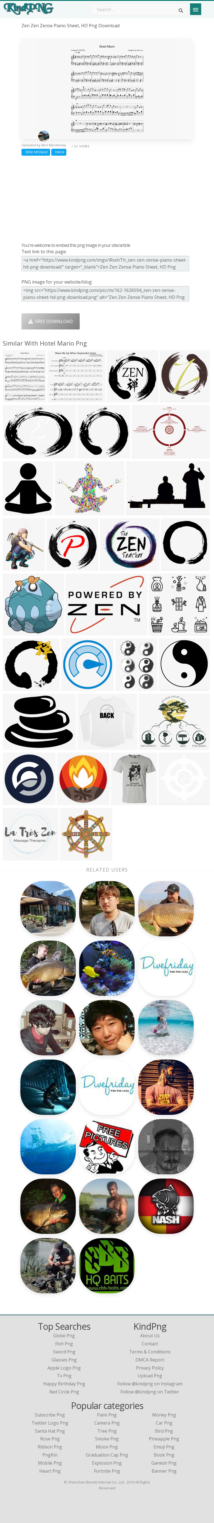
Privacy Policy (150, 1368)
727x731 (13, 632)
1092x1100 (174, 567)
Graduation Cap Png (107, 1455)
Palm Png (107, 1415)
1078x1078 (15, 567)
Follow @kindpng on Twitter (149, 1392)
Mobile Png (50, 1463)
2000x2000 (15, 801)
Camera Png (107, 1423)
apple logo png (64, 1368)
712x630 (110, 567)
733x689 (13, 857)
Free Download (53, 321)
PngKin (49, 1455)
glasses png (64, 1360)
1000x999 (71, 857)
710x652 (13, 687)
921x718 (149, 746)
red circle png (64, 1392)
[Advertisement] (107, 198)
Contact (150, 1344)
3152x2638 (172, 398)
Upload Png (150, 1376)
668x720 (13, 512)
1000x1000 (139, 512)
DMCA (59, 152)
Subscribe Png (50, 1415)
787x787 (67, 801)
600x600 (71, 687)
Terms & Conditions (150, 1352)
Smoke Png (107, 1439)
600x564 (159, 632)
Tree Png (107, 1431)
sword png (64, 1352)
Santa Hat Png (50, 1431)
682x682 (88, 455)
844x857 (57, 567)
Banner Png (164, 1471)
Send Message (36, 152)
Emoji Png (164, 1447)
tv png (64, 1376)
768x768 (169, 687)
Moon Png (107, 1447)
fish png (64, 1344)
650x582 (88, 746)
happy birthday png (64, 1384)
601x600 (169, 801)
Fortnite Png (107, 1471)
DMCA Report (149, 1360)
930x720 (65, 512)
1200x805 (143, 455)
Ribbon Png (50, 1447)
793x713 (57, 398)
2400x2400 (78, 632)
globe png (64, 1336)
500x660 (13, 398)
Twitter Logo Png (49, 1423)
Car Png (164, 1423)
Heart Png (50, 1471)
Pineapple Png (164, 1439)
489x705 (125, 687)
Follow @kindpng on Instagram (150, 1384)
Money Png (164, 1415)
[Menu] (195, 9)
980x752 (13, 746)
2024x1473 (15, 455)
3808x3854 (119, 398)
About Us (150, 1336)
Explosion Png (107, 1463)
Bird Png (164, 1431)
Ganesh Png (164, 1463)
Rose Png (50, 1439)
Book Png (164, 1455)
